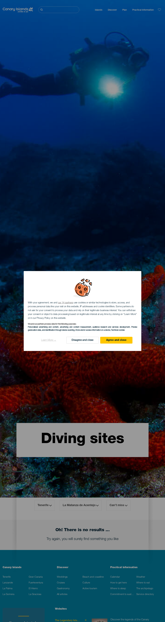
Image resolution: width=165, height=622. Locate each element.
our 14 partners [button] (65, 303)
